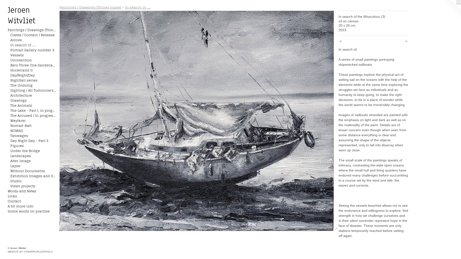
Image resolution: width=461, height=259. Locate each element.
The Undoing (21, 85)
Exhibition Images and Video (33, 175)
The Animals (21, 105)
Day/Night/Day (22, 75)
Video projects (22, 185)
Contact (14, 201)
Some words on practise (29, 211)
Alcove (16, 39)
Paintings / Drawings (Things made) (32, 29)
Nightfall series (23, 80)
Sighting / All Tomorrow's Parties (33, 90)
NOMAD (16, 130)
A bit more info (20, 206)
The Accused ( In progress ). (33, 115)
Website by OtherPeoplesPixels (30, 251)
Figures (17, 145)
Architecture (21, 95)
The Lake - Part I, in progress (33, 110)
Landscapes (20, 155)
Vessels (17, 55)
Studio (16, 180)
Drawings (18, 100)
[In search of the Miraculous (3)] (197, 121)
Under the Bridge (25, 150)
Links (12, 196)
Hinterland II (21, 70)
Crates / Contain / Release (32, 34)
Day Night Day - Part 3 (29, 140)
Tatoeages (19, 135)
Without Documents (27, 170)
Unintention (21, 60)
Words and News (22, 191)
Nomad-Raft (20, 125)
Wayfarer (18, 120)
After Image (20, 160)
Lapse (15, 165)
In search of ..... (23, 44)
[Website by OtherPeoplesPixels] (451, 9)
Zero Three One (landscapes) (33, 65)
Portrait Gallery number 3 (32, 50)
